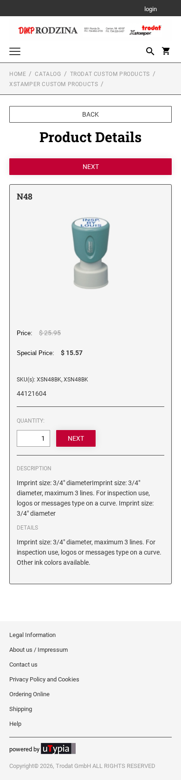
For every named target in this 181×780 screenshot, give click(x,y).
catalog (48, 74)
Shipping (20, 708)
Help (15, 723)
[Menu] (15, 52)
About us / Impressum (38, 649)
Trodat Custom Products (110, 74)
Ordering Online (29, 694)
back (90, 114)
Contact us (23, 664)
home (17, 74)
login (150, 9)
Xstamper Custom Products (53, 84)
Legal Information (32, 634)
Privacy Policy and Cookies (44, 679)
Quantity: (31, 421)
